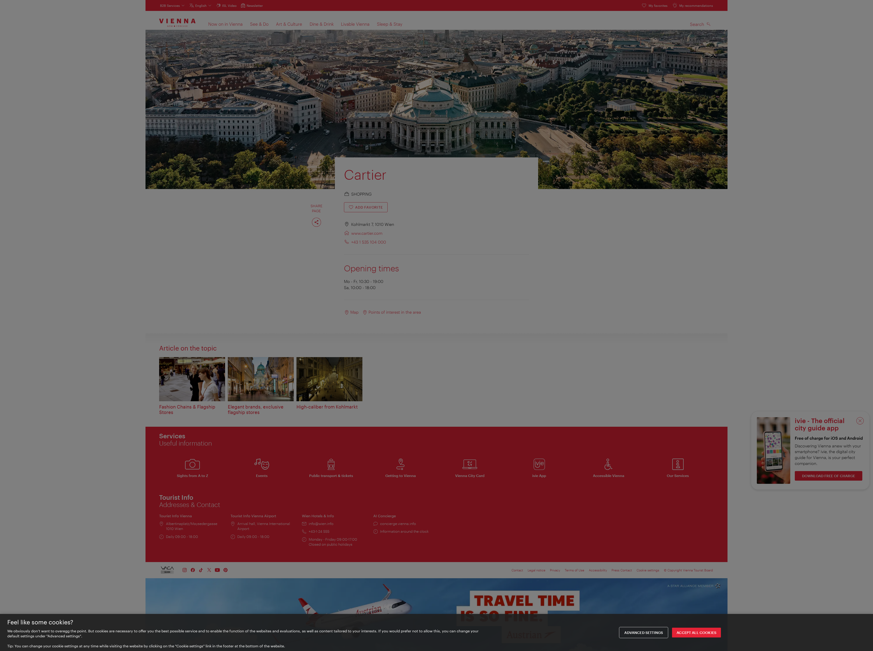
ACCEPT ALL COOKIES (696, 632)
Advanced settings (643, 632)
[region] (436, 632)
